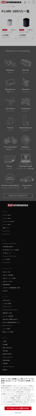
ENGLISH (18, 412)
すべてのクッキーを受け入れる (18, 408)
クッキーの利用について (13, 404)
